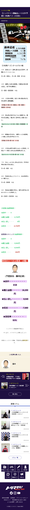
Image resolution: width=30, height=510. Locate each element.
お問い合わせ (19, 502)
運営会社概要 (5, 497)
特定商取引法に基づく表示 (19, 500)
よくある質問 (10, 502)
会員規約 (12, 497)
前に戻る (15, 394)
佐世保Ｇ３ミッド (7, 234)
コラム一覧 (15, 457)
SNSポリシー (7, 500)
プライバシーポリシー (22, 497)
